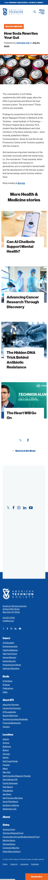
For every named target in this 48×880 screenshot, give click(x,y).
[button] (41, 11)
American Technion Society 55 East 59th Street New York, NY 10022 (15, 609)
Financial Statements (12, 723)
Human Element (9, 657)
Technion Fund (9, 829)
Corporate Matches (11, 847)
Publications (8, 688)
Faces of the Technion (12, 708)
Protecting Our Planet (12, 665)
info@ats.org (8, 620)
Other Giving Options (11, 851)
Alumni (6, 816)
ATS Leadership (9, 712)
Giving (6, 824)
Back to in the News (25, 450)
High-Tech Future (10, 653)
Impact (6, 638)
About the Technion (11, 704)
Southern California (11, 805)
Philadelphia (8, 790)
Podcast (6, 684)
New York (6, 772)
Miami (5, 768)
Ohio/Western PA (10, 779)
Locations (8, 734)
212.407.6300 (9, 617)
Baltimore (7, 746)
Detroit (6, 757)
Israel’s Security (9, 661)
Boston (6, 750)
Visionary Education (11, 668)
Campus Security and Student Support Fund (21, 837)
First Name (11, 514)
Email (8, 539)
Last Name (11, 527)
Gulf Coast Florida (10, 761)
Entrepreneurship (10, 646)
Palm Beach (8, 787)
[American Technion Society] (20, 11)
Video (5, 692)
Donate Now (36, 876)
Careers (6, 726)
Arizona (6, 743)
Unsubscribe (24, 864)
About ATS (8, 699)
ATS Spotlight (8, 643)
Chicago (6, 754)
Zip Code (10, 552)
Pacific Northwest (10, 783)
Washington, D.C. (10, 809)
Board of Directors (10, 715)
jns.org (21, 183)
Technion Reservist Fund (13, 833)
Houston (6, 765)
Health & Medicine (13, 26)
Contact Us (13, 864)
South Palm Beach (10, 801)
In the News (7, 681)
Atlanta (6, 739)
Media (6, 676)
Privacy (5, 864)
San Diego (7, 794)
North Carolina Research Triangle (17, 776)
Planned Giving (9, 844)
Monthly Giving (9, 840)
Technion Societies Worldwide (15, 719)
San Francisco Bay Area (13, 798)
